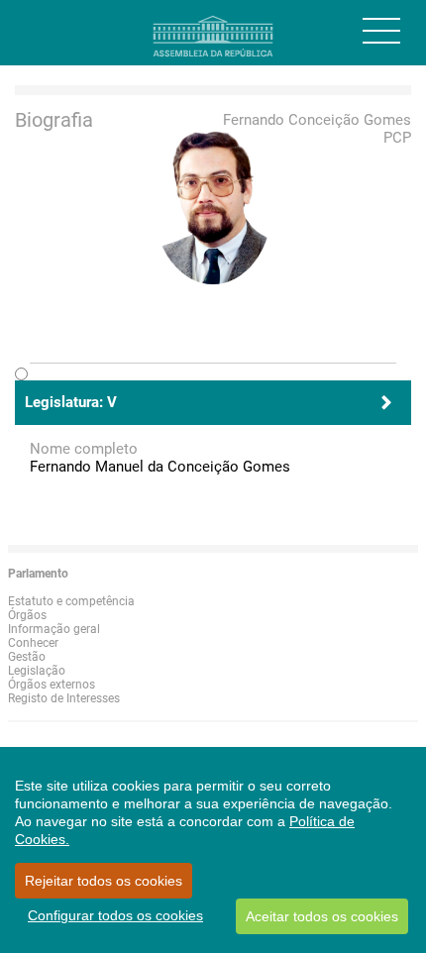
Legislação (36, 671)
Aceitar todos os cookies (322, 916)
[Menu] (381, 30)
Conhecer (33, 643)
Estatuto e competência (71, 601)
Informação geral (54, 629)
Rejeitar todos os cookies (103, 881)
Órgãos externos (51, 684)
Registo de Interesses (64, 698)
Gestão (27, 657)
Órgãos (27, 615)
